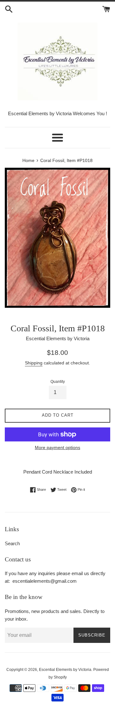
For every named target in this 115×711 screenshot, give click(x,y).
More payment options (57, 447)
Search (12, 543)
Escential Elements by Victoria (65, 669)
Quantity (57, 381)
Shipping (33, 362)
